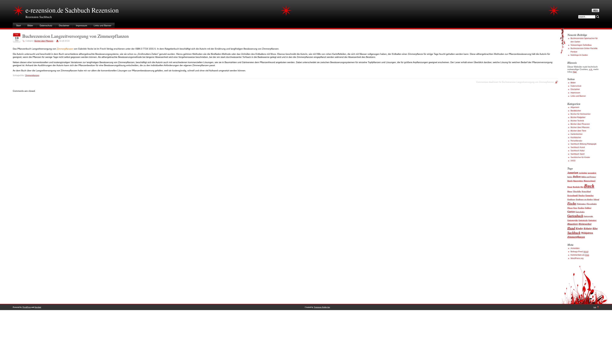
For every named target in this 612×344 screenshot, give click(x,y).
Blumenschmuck (589, 180)
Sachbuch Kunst (578, 147)
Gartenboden (580, 212)
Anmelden (575, 248)
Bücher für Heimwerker (580, 114)
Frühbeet (588, 208)
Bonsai (569, 187)
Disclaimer (64, 25)
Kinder (579, 228)
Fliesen (570, 208)
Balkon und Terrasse (588, 177)
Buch (589, 185)
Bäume (569, 191)
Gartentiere (592, 220)
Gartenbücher (577, 134)
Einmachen (589, 195)
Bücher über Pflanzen (43, 41)
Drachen (582, 195)
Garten (571, 211)
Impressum (81, 25)
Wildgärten (587, 233)
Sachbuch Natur (578, 151)
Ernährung (571, 199)
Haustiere (572, 224)
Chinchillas (577, 191)
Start (18, 25)
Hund (571, 228)
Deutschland (586, 191)
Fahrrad (596, 199)
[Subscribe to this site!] (595, 11)
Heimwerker (585, 224)
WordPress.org (577, 258)
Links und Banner (102, 25)
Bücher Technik (577, 121)
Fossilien (581, 208)
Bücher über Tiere (578, 131)
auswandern (592, 173)
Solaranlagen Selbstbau (581, 45)
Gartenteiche (583, 220)
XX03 (573, 161)
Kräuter (588, 228)
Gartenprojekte (572, 220)
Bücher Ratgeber (578, 117)
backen (569, 177)
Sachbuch (573, 232)
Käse (595, 228)
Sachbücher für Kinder (580, 157)
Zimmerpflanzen (32, 75)
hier (575, 72)
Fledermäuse (581, 204)
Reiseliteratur (576, 141)
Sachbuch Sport (577, 154)
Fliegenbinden (591, 204)
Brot (581, 187)
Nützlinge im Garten (579, 55)
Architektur (583, 173)
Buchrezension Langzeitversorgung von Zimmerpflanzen (75, 36)
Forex (575, 208)
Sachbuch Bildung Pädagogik (583, 144)
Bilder (30, 25)
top (595, 307)
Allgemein (575, 107)
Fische (571, 203)
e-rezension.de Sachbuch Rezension (72, 10)
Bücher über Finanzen (580, 124)
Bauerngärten (578, 180)
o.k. (591, 69)
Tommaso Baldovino (322, 307)
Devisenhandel (572, 195)
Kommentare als (580, 255)
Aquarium (572, 172)
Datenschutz (46, 25)
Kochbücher (576, 137)
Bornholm (576, 187)
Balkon (577, 176)
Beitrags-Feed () (579, 252)
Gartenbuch (575, 215)
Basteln (570, 180)
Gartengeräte (588, 216)
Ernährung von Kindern (584, 199)
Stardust (38, 307)
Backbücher (576, 111)
